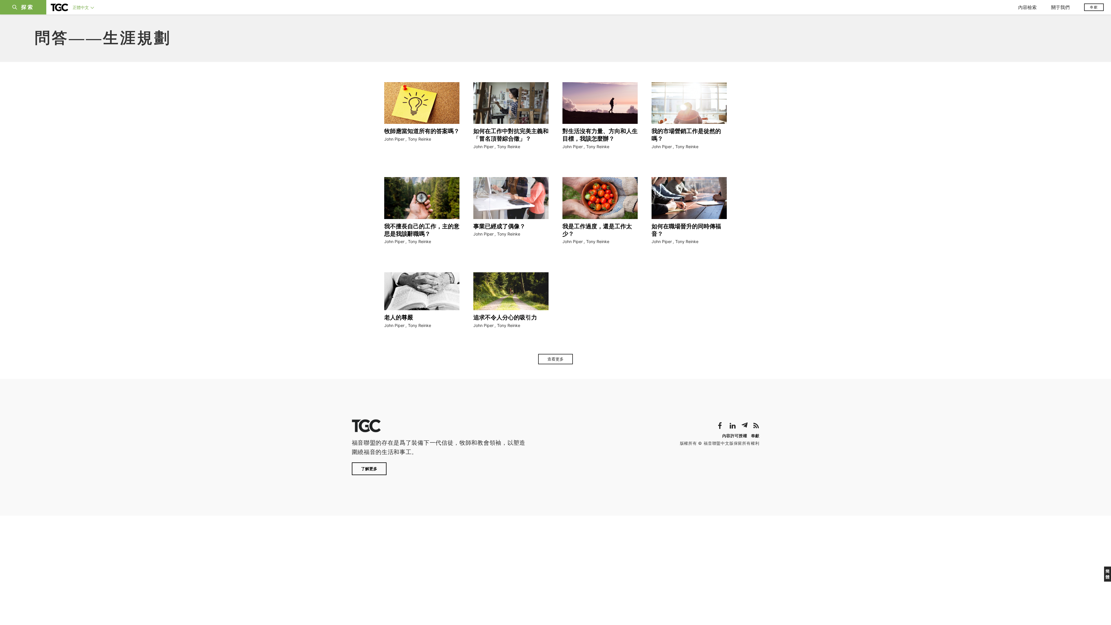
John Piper (394, 139)
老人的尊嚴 (398, 317)
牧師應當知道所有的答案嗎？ (421, 131)
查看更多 (555, 359)
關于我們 (1060, 7)
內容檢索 (1027, 7)
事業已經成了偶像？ (499, 226)
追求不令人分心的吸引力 (505, 317)
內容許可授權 (734, 435)
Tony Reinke (419, 139)
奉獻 (1094, 7)
